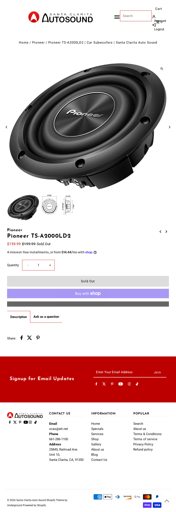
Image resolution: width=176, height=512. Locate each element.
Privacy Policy (143, 444)
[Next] (169, 127)
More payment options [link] (88, 304)
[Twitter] (104, 384)
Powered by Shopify (34, 505)
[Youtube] (120, 384)
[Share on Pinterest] (38, 338)
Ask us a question (46, 317)
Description (18, 317)
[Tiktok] (137, 384)
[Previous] (6, 127)
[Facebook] (96, 384)
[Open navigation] (117, 17)
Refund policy (143, 449)
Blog (94, 455)
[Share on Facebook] (21, 338)
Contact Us (99, 460)
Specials (97, 429)
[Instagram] (129, 384)
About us (97, 449)
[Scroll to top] (167, 501)
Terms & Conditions (147, 434)
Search (138, 424)
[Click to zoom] (162, 68)
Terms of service (145, 439)
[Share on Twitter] (29, 338)
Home (24, 42)
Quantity (13, 265)
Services (97, 434)
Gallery (96, 444)
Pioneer (38, 42)
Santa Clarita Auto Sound (31, 500)
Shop (95, 439)
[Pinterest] (112, 384)
